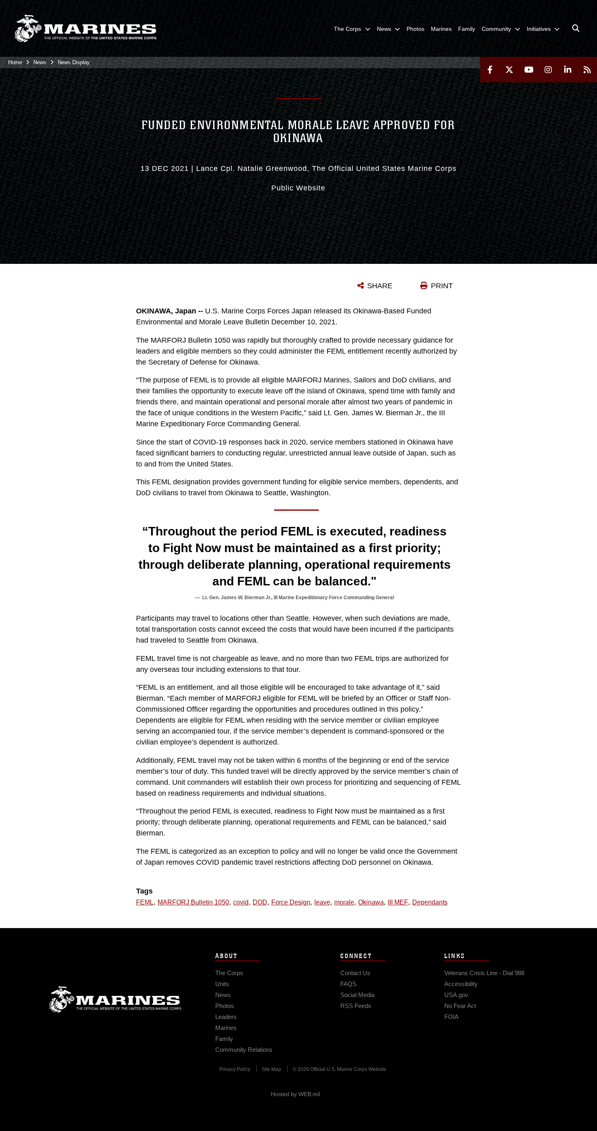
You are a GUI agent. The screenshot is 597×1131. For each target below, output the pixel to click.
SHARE (379, 286)
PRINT (442, 286)
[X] (509, 69)
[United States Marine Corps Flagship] (85, 29)
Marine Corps (115, 999)
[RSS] (587, 69)
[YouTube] (529, 69)
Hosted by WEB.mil (295, 1094)
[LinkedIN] (568, 69)
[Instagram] (548, 69)
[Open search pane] (576, 28)
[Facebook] (490, 69)
